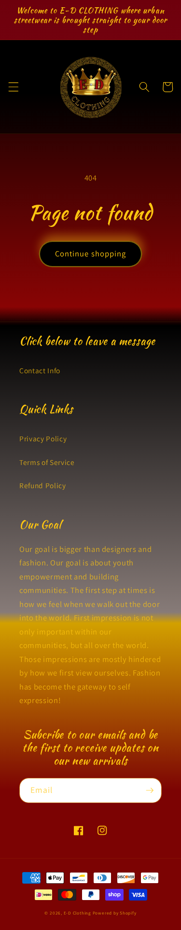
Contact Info (39, 370)
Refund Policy (42, 485)
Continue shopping (90, 253)
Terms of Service (47, 462)
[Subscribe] (149, 790)
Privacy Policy (43, 438)
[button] (13, 87)
